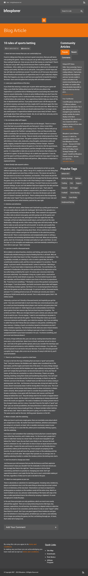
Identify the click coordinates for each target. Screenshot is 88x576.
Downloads (51, 554)
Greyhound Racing (68, 202)
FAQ (71, 183)
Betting (77, 178)
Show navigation (44, 20)
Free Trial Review (68, 99)
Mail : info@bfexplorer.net (13, 2)
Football (64, 193)
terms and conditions (31, 552)
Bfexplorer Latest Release (71, 133)
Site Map (50, 551)
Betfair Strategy (67, 178)
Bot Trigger (74, 188)
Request (64, 188)
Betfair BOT (65, 173)
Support (78, 183)
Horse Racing (74, 193)
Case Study (73, 197)
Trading (64, 183)
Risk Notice (51, 557)
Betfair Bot (26, 48)
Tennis (64, 197)
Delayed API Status (68, 64)
